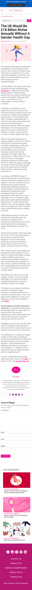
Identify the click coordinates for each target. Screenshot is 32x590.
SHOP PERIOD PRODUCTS (16, 5)
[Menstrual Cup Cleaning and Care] (16, 529)
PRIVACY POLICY (16, 572)
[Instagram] (22, 395)
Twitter (12, 552)
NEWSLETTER (16, 563)
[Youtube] (16, 395)
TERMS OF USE (16, 577)
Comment (5, 410)
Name (3, 432)
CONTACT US (16, 559)
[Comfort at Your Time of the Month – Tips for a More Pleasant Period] (16, 480)
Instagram (21, 552)
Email (3, 439)
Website (3, 446)
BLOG (2, 16)
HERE (7, 301)
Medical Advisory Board (16, 568)
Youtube (25, 552)
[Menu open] (2, 10)
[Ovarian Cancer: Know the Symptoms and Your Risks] (16, 504)
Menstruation (8, 16)
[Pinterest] (19, 395)
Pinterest (16, 552)
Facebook (7, 552)
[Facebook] (10, 395)
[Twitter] (13, 395)
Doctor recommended (11, 489)
